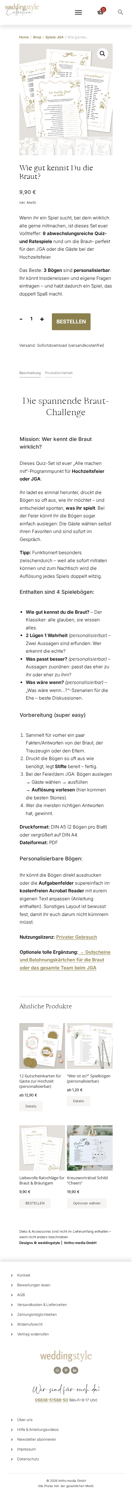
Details (31, 1106)
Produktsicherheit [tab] (58, 373)
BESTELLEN (71, 322)
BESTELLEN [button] (35, 1203)
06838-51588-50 (51, 1399)
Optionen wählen (87, 1203)
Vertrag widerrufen (33, 1334)
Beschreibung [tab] (30, 373)
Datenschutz (28, 1459)
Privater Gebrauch (76, 937)
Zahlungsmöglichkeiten (37, 1314)
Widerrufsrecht (30, 1324)
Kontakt (23, 1275)
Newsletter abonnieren (36, 1439)
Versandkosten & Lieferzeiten (42, 1304)
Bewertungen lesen (33, 1285)
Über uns (25, 1419)
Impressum (26, 1449)
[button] (102, 53)
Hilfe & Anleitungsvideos (38, 1429)
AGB (21, 1294)
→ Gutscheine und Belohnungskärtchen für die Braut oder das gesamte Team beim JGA (65, 960)
